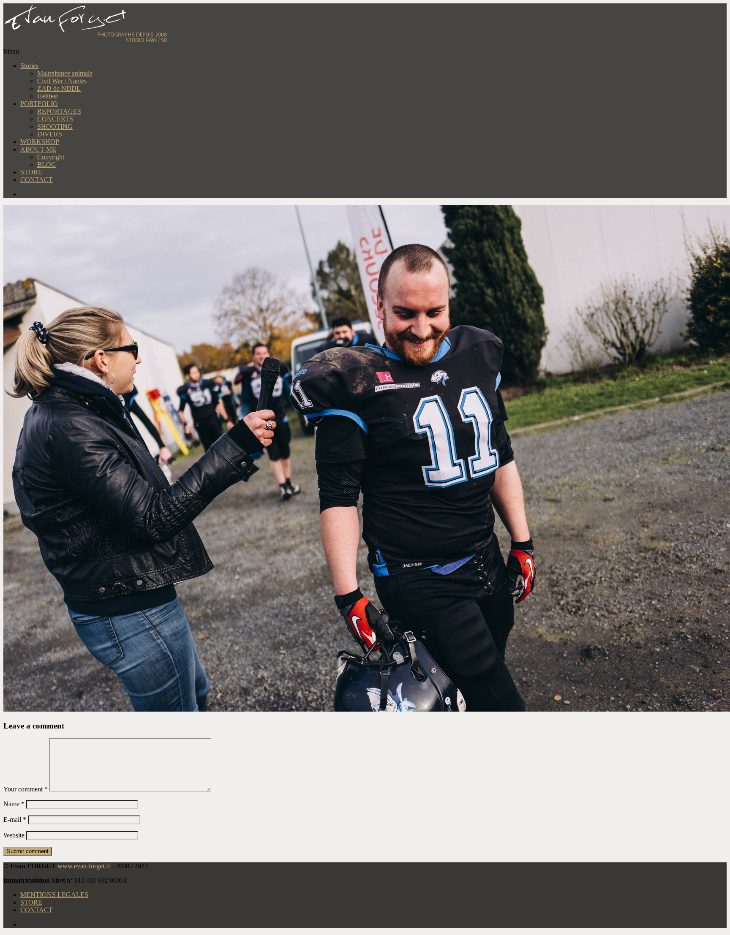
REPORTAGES (59, 111)
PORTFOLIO (39, 103)
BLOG (46, 164)
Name (14, 803)
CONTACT (36, 179)
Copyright (50, 156)
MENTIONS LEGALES (54, 894)
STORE (31, 172)
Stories (29, 65)
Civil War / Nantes (62, 80)
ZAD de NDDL (59, 88)
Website (14, 835)
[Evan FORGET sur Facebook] (373, 194)
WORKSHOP (39, 141)
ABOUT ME (38, 149)
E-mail (14, 819)
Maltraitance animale (65, 73)
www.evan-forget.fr (83, 866)
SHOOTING (55, 126)
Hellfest (47, 96)
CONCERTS (55, 118)
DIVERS (49, 134)
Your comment (25, 789)
